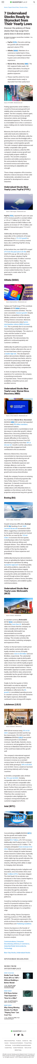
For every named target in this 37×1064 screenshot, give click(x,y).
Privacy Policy (27, 1043)
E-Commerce (24, 944)
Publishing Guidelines (24, 924)
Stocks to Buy (23, 7)
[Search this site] (34, 2)
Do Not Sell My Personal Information (21, 1045)
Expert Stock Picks (14, 7)
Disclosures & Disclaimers (16, 1043)
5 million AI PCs (12, 874)
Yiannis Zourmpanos (11, 37)
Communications (10, 941)
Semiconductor (20, 946)
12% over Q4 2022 (12, 778)
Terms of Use (27, 1047)
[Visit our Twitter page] (18, 1035)
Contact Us (25, 1040)
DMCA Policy (18, 1050)
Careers (6, 1043)
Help (30, 1040)
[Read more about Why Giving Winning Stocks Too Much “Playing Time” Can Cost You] (28, 1008)
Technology (8, 948)
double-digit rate (10, 354)
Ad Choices (8, 1045)
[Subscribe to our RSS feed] (22, 1035)
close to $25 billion (20, 654)
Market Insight (8, 991)
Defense (17, 944)
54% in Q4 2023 (26, 764)
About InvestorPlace (9, 1040)
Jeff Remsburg (13, 1001)
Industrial (7, 946)
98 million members (21, 424)
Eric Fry (11, 1017)
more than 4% (16, 624)
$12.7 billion (14, 840)
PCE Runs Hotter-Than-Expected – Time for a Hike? (11, 995)
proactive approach (12, 565)
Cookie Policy (8, 1047)
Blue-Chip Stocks (10, 953)
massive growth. (21, 313)
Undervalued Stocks (23, 953)
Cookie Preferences (18, 1047)
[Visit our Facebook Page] (14, 1035)
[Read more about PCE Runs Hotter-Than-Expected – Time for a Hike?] (28, 993)
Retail (13, 946)
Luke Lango (13, 985)
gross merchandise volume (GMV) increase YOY (17, 324)
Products (18, 1040)
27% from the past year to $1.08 (15, 252)
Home (5, 7)
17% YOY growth (21, 238)
